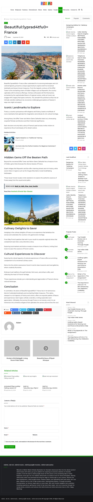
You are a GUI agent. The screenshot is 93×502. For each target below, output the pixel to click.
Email (6, 435)
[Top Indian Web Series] (71, 252)
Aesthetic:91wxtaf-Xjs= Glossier (22, 191)
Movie (40, 10)
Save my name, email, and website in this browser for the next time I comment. (28, 441)
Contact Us (74, 10)
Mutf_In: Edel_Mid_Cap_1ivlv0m (50, 387)
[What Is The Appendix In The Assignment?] (71, 276)
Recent (67, 18)
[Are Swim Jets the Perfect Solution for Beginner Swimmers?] (9, 148)
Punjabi (56, 10)
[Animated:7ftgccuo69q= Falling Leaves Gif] (12, 380)
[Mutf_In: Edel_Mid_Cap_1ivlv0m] (51, 380)
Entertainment (33, 10)
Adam (9, 37)
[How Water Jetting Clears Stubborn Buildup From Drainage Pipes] (83, 166)
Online (45, 10)
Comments (86, 18)
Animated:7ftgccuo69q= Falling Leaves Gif (12, 387)
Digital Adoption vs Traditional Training (29, 138)
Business (25, 10)
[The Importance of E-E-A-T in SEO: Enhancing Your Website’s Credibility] (71, 285)
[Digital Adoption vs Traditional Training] (9, 140)
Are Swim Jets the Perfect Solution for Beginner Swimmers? (36, 146)
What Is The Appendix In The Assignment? (83, 276)
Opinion (50, 10)
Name (6, 428)
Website (35, 435)
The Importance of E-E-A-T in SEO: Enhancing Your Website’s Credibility (83, 286)
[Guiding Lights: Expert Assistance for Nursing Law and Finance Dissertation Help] (71, 260)
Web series (66, 10)
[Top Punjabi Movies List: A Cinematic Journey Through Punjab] (71, 239)
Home (12, 10)
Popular (76, 18)
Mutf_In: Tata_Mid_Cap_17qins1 (30, 387)
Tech (60, 10)
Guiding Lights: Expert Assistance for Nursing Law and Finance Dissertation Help (83, 263)
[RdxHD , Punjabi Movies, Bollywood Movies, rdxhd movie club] (46, 3)
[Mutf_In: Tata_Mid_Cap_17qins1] (31, 380)
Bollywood (18, 10)
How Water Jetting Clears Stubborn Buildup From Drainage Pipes (83, 176)
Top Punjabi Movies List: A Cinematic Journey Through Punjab (83, 241)
